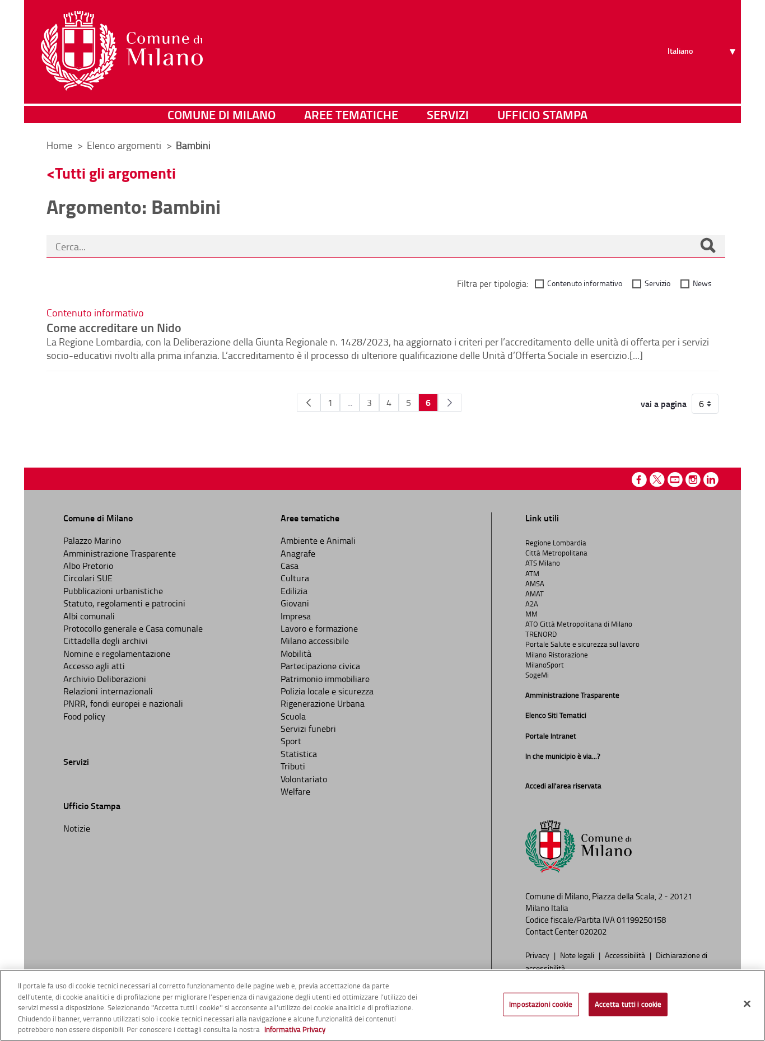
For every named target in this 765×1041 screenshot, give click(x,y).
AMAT (534, 594)
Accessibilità (626, 954)
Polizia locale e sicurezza (327, 691)
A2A (531, 604)
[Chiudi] (747, 1004)
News (702, 283)
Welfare (295, 791)
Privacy (538, 954)
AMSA (534, 583)
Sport (291, 741)
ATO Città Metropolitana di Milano (578, 624)
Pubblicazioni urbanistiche (113, 591)
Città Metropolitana (556, 553)
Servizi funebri (308, 728)
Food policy (84, 716)
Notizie (76, 828)
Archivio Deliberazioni (104, 679)
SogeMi (537, 675)
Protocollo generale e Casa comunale (133, 628)
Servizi (448, 114)
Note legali (578, 954)
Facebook (639, 479)
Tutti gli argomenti (115, 173)
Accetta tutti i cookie (628, 1004)
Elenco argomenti (125, 145)
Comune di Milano (221, 114)
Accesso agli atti (94, 666)
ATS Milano (542, 563)
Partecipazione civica (320, 666)
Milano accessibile (315, 640)
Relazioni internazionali (108, 691)
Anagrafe (298, 553)
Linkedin (711, 479)
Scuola (293, 716)
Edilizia (294, 591)
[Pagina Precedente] (308, 403)
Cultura (295, 578)
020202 (593, 931)
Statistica (299, 754)
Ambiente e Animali (318, 540)
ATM (532, 573)
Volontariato (304, 779)
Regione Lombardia (555, 543)
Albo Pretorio (88, 565)
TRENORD (541, 634)
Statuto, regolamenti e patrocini (124, 603)
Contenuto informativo (584, 283)
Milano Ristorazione (556, 655)
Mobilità (296, 653)
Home (59, 145)
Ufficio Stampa (542, 114)
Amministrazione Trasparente (119, 553)
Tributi (293, 766)
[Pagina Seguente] (449, 403)
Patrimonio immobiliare (325, 679)
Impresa (296, 616)
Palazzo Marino (92, 540)
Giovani (295, 603)
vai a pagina (664, 404)
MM (531, 614)
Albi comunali (89, 616)
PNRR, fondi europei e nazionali (123, 703)
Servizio (657, 283)
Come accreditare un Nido (113, 327)
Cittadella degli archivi (105, 640)
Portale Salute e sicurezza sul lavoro (582, 644)
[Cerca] (708, 246)
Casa (289, 565)
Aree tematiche (351, 114)
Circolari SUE (88, 578)
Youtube (675, 479)
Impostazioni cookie (540, 1004)
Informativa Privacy (294, 1029)
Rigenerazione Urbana (323, 703)
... (349, 402)
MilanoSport (544, 665)
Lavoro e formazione (319, 628)
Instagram (693, 479)
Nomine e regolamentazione (116, 653)
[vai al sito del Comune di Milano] (122, 51)
